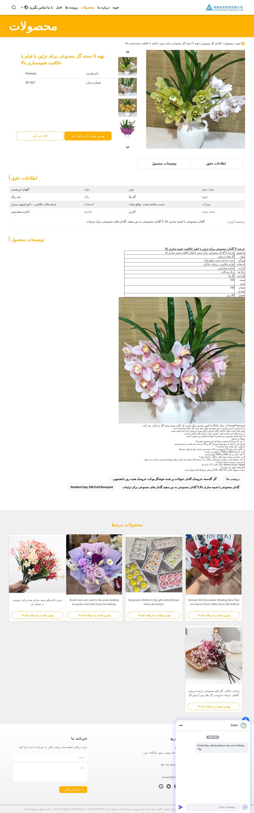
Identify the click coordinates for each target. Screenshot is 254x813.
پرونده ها (71, 7)
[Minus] (181, 725)
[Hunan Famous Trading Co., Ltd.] (224, 7)
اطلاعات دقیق (216, 163)
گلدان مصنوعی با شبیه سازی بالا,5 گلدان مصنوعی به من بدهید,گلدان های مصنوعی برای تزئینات (181, 487)
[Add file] (245, 807)
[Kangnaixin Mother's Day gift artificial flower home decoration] (154, 564)
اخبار (59, 7)
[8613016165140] (161, 787)
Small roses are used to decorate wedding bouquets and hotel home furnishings (94, 602)
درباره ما (103, 7)
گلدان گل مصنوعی (211, 43)
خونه (115, 7)
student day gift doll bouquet (91, 487)
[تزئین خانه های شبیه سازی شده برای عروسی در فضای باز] (37, 564)
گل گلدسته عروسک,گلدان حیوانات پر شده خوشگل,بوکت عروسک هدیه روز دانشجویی (165, 479)
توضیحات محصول (164, 163)
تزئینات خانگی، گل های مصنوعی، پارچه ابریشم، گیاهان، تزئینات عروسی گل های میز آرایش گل (214, 693)
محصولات (87, 7)
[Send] (181, 807)
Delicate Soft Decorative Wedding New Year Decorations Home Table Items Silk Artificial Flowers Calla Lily (213, 602)
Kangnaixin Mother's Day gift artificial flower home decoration (153, 602)
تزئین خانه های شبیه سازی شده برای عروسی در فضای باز (37, 602)
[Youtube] (168, 787)
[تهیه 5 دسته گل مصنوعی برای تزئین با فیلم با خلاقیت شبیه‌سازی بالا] (195, 99)
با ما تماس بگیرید (41, 7)
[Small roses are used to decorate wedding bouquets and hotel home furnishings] (94, 564)
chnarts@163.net (172, 777)
